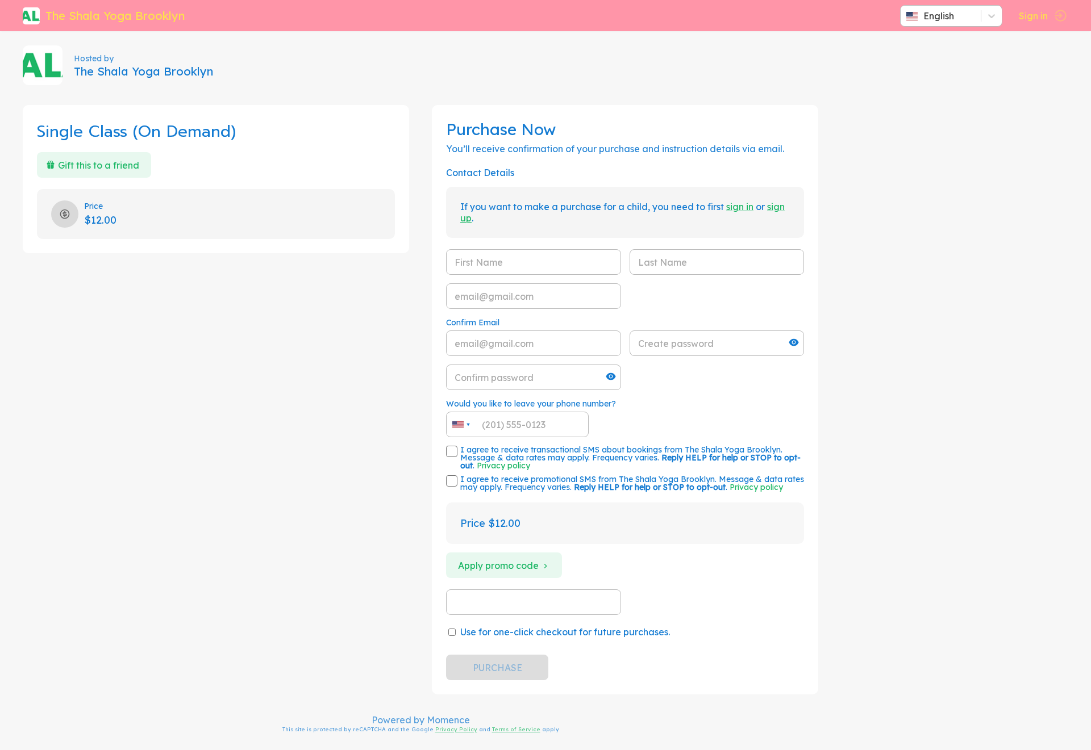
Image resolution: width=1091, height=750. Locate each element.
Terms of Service (516, 729)
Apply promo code (498, 565)
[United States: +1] (461, 424)
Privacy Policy (456, 729)
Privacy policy (503, 465)
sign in (739, 206)
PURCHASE (497, 667)
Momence (448, 720)
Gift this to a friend (98, 165)
